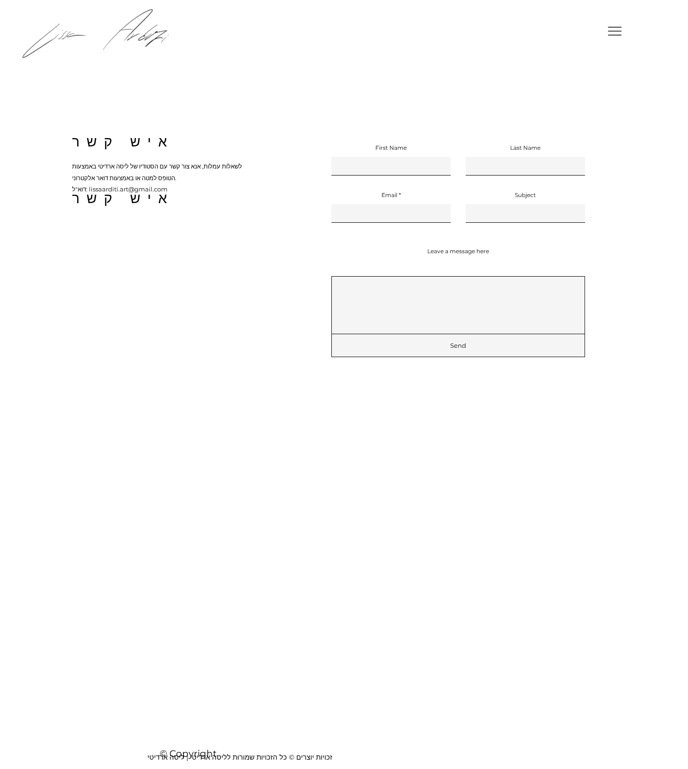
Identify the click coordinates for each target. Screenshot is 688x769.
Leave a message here (458, 251)
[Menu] (614, 31)
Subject (525, 195)
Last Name (525, 148)
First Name (391, 148)
